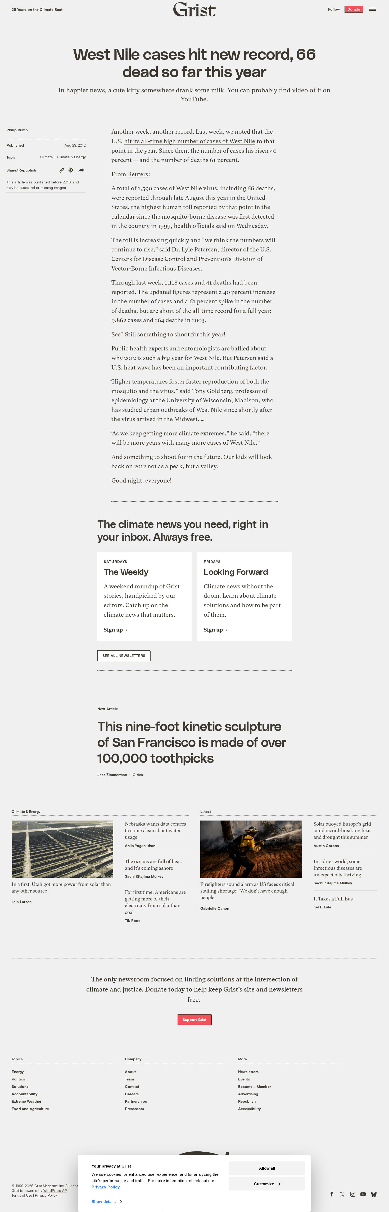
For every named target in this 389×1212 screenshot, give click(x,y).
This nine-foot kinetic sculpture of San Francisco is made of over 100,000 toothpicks (191, 741)
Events (244, 1079)
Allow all (267, 1168)
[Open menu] (372, 9)
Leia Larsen (21, 901)
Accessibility (249, 1108)
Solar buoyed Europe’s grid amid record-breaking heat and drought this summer (342, 830)
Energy (18, 1071)
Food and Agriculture (30, 1108)
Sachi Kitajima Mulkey (144, 876)
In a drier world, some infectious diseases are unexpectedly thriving (338, 868)
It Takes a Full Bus (333, 899)
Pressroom (134, 1108)
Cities (138, 774)
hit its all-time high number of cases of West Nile (189, 141)
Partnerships (136, 1101)
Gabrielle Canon (214, 908)
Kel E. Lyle (322, 907)
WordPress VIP (55, 1190)
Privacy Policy (46, 1195)
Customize (264, 1183)
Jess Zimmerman (112, 774)
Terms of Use (22, 1195)
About (130, 1071)
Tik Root (132, 920)
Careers (132, 1094)
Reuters (138, 174)
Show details (104, 1201)
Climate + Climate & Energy (63, 157)
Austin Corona (326, 845)
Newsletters (248, 1071)
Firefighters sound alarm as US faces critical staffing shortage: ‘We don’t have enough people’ (247, 890)
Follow (334, 9)
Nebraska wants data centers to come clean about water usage (155, 830)
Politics (18, 1079)
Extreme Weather (26, 1101)
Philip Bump (17, 130)
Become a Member (254, 1086)
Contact (132, 1086)
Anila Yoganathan (140, 845)
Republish (247, 1101)
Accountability (25, 1094)
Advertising (248, 1094)
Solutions (20, 1086)
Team (129, 1079)
